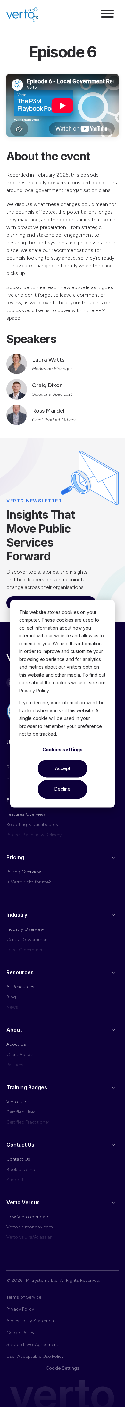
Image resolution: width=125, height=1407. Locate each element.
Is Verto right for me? (28, 882)
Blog (11, 997)
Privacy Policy (20, 1309)
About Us (16, 1044)
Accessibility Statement (30, 1321)
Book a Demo (20, 1169)
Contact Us (18, 1159)
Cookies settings (62, 750)
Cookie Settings (62, 1368)
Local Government (25, 949)
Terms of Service (23, 1297)
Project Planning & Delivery (34, 834)
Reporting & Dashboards (32, 824)
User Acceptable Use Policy (35, 1356)
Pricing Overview (23, 872)
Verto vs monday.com (29, 1227)
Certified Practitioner (27, 1122)
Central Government (27, 939)
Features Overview (25, 814)
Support (15, 1179)
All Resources (20, 987)
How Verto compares (29, 1217)
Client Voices (20, 1054)
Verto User (17, 1102)
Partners (14, 1064)
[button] (107, 15)
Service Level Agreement (32, 1344)
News (12, 1007)
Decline (62, 789)
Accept (62, 768)
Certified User (20, 1112)
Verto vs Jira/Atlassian (29, 1237)
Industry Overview (25, 929)
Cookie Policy (20, 1332)
